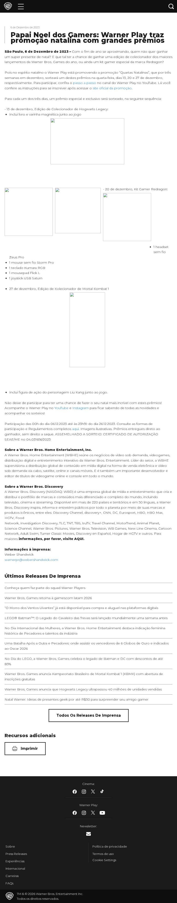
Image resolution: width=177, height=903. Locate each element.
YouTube (61, 408)
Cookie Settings (104, 860)
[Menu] (21, 6)
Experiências (15, 861)
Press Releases (16, 854)
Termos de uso (103, 854)
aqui (75, 429)
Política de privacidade (109, 846)
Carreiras (12, 876)
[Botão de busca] (171, 6)
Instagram (80, 408)
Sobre (10, 846)
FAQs (9, 883)
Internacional (15, 868)
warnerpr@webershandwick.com (31, 560)
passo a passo (84, 83)
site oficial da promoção (112, 88)
